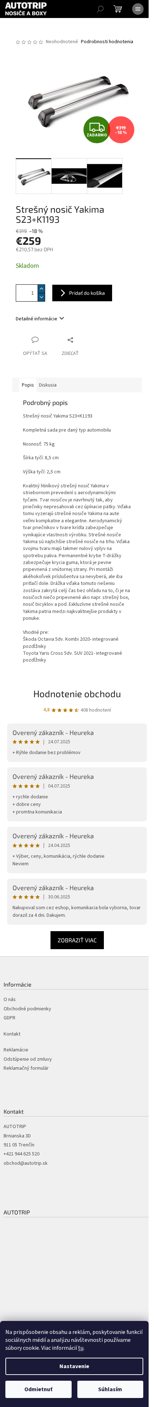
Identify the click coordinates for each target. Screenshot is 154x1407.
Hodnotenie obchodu (77, 693)
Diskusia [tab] (48, 385)
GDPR (9, 1018)
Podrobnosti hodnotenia (107, 42)
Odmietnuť (38, 1389)
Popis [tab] (28, 385)
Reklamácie (16, 1050)
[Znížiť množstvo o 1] (41, 297)
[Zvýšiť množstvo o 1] (41, 289)
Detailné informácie (36, 319)
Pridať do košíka (87, 293)
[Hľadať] (100, 9)
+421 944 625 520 (21, 1154)
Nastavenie (74, 1366)
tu (80, 1348)
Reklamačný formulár (26, 1068)
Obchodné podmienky (27, 1009)
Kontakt (12, 1034)
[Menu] (138, 9)
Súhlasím (110, 1389)
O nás (10, 999)
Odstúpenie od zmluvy (28, 1059)
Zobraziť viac (77, 940)
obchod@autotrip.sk (26, 1163)
